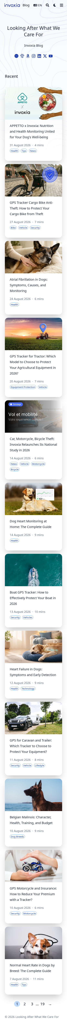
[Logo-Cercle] (16, 56)
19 (42, 1003)
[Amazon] (28, 56)
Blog (26, 5)
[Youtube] (51, 56)
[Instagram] (33, 56)
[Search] (47, 5)
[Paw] (22, 56)
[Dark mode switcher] (54, 5)
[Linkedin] (39, 56)
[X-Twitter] (45, 56)
